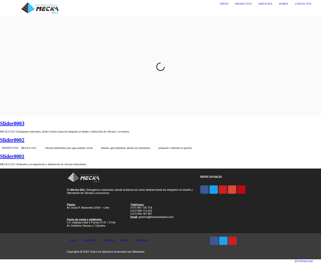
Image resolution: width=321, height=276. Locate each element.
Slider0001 (12, 156)
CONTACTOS (303, 3)
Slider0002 (12, 140)
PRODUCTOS (243, 3)
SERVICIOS (265, 3)
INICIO (224, 3)
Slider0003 (12, 123)
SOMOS (283, 3)
